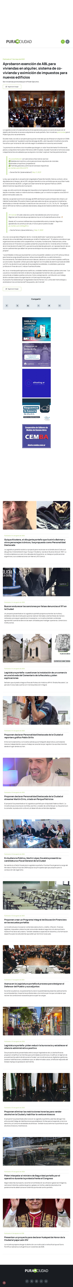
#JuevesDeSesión (15, 159)
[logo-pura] (19, 40)
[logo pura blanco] (36, 1269)
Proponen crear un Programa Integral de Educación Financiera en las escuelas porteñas (35, 921)
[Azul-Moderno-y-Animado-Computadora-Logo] (36, 370)
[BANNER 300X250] (36, 318)
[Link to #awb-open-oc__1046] (63, 42)
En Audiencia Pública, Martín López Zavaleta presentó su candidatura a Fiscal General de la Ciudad (32, 859)
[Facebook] (7, 306)
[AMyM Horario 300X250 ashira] (36, 399)
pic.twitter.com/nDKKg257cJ (18, 226)
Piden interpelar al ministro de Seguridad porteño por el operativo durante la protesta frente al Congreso (32, 1177)
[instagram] (36, 1281)
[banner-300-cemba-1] (36, 425)
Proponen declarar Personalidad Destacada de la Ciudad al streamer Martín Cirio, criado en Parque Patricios (33, 798)
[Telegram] (49, 306)
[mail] (46, 1281)
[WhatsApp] (38, 306)
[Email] (60, 306)
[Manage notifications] (4, 1282)
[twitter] (32, 1281)
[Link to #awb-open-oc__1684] (67, 42)
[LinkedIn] (28, 306)
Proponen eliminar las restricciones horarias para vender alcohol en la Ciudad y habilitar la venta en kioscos (32, 1113)
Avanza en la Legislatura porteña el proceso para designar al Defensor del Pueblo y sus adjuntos (34, 985)
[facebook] (27, 1281)
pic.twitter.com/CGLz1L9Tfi (18, 168)
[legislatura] (36, 344)
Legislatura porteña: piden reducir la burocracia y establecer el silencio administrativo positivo (36, 1047)
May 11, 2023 (36, 172)
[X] (17, 306)
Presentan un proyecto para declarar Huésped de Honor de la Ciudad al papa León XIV (34, 1239)
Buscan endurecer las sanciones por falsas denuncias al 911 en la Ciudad (35, 607)
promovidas (61, 132)
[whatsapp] (41, 1281)
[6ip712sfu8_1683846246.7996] (36, 91)
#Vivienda (12, 215)
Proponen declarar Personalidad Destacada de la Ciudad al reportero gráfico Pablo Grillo (33, 736)
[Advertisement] (36, 18)
